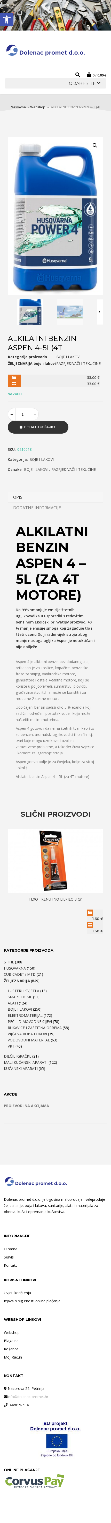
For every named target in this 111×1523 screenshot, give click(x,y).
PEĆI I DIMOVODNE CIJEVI (30, 1021)
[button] (6, 19)
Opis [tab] (17, 497)
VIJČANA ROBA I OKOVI (27, 1033)
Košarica (11, 1348)
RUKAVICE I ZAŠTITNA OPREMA (35, 1027)
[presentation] (100, 312)
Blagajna (11, 1340)
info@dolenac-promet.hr (27, 1396)
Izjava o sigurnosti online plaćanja (32, 1301)
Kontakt (10, 1265)
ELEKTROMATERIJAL (25, 1015)
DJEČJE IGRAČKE (17, 1056)
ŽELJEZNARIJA (17, 980)
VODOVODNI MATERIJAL (29, 1040)
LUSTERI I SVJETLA (23, 990)
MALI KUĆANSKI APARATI (25, 1062)
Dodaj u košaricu (40, 427)
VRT (11, 1046)
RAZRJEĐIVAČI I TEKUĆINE (73, 469)
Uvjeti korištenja (17, 1292)
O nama (10, 1248)
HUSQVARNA (15, 968)
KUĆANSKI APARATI (21, 1068)
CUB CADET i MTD (20, 974)
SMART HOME (20, 996)
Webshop (37, 107)
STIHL (9, 962)
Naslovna (18, 107)
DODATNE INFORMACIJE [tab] (37, 508)
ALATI (13, 1003)
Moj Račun (13, 1357)
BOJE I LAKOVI (41, 459)
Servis (9, 1257)
